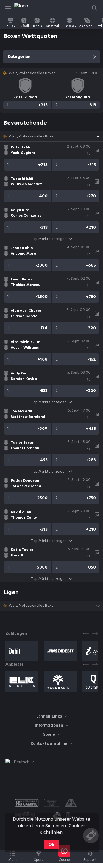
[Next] (98, 88)
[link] (26, 8)
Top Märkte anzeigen (48, 238)
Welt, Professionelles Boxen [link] (32, 136)
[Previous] (5, 88)
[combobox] (19, 762)
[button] (51, 136)
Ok (51, 844)
